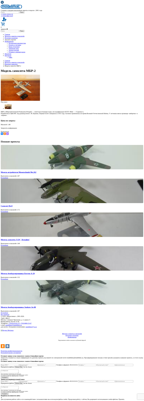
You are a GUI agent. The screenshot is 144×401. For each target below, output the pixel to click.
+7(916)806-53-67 (26, 323)
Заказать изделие (10, 40)
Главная (7, 34)
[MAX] (7, 134)
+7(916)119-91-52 (14, 323)
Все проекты (5, 314)
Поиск (22, 12)
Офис (10, 57)
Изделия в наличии (11, 38)
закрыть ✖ (4, 29)
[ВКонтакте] (2, 134)
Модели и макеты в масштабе (14, 36)
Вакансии (8, 54)
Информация (9, 41)
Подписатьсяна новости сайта (72, 342)
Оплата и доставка (15, 45)
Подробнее (4, 178)
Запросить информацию (9, 128)
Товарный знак (14, 48)
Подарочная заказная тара (17, 43)
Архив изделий (14, 50)
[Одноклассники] (5, 134)
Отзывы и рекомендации (17, 52)
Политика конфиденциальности (11, 351)
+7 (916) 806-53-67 (7, 16)
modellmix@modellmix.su (13, 325)
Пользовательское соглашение (11, 353)
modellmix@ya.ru (31, 327)
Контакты (8, 55)
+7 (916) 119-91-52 (7, 14)
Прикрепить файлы (7, 367)
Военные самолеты (11, 64)
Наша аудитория (14, 47)
